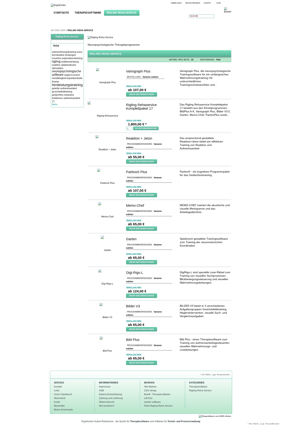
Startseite (61, 12)
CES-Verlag (150, 390)
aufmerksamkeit (71, 98)
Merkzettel (59, 406)
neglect (68, 75)
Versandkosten (272, 424)
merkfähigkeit (59, 78)
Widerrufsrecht (106, 402)
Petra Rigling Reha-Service (158, 406)
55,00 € (136, 157)
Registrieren (193, 3)
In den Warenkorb (146, 128)
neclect (76, 75)
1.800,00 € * (137, 124)
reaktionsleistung (70, 61)
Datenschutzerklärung (110, 394)
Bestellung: (134, 77)
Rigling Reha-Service (122, 12)
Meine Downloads (63, 409)
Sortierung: (207, 59)
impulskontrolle (74, 78)
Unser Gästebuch (63, 394)
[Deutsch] (228, 3)
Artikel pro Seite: (179, 59)
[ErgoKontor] (58, 5)
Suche (194, 16)
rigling (56, 61)
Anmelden (176, 3)
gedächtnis (57, 95)
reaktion (56, 65)
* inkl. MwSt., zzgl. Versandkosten (215, 374)
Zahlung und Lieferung (111, 398)
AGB (101, 390)
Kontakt (58, 386)
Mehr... (55, 104)
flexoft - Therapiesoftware (157, 394)
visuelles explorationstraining (67, 58)
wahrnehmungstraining (64, 52)
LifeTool (148, 398)
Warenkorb (59, 398)
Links (56, 390)
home (55, 81)
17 (53, 101)
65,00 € (136, 224)
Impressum (104, 386)
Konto (57, 402)
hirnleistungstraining (67, 85)
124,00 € (137, 291)
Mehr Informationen (141, 94)
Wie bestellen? (107, 406)
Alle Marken (150, 386)
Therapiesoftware (88, 12)
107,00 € (137, 90)
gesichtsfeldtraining (62, 91)
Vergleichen (133, 86)
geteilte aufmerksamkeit (64, 88)
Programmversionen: (140, 144)
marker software (152, 402)
